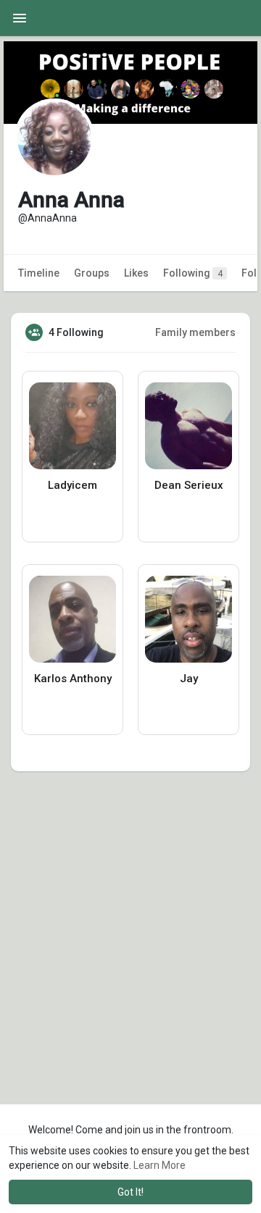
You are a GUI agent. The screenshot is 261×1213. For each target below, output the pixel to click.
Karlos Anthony (73, 678)
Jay (189, 678)
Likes (136, 273)
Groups (91, 273)
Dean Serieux (188, 485)
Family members (195, 332)
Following (193, 273)
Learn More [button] (159, 1165)
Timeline (38, 273)
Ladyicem (72, 485)
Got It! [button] (130, 1192)
